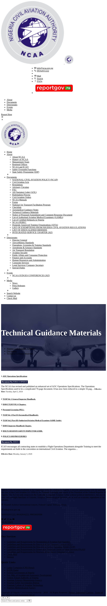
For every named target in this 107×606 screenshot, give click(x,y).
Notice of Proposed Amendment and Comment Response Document (42, 215)
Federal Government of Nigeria (20, 573)
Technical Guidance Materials (25, 212)
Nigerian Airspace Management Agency (24, 580)
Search (40, 78)
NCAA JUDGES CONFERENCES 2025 (31, 275)
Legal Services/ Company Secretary (28, 265)
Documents (12, 102)
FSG (14, 190)
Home (9, 152)
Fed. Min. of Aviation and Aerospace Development (29, 575)
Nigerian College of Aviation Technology (25, 585)
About (9, 100)
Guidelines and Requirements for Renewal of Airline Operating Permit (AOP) (41, 547)
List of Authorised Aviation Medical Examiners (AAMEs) (37, 217)
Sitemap (10, 557)
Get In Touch (7, 522)
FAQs (39, 81)
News (14, 283)
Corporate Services (20, 263)
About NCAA (18, 157)
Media (9, 110)
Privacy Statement (77, 592)
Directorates (12, 105)
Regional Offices (19, 164)
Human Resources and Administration (29, 260)
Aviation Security (20, 252)
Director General (19, 240)
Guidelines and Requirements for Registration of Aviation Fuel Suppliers (38, 542)
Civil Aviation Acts (20, 182)
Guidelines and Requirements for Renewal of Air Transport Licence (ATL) (39, 544)
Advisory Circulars (20, 187)
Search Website (13, 293)
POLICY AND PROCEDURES (15, 436)
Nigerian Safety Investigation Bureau (23, 583)
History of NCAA (20, 159)
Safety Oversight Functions (24, 169)
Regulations (17, 185)
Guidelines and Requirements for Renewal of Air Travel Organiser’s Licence (40, 552)
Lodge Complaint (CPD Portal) (20, 568)
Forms (15, 202)
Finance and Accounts (22, 258)
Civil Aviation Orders (21, 197)
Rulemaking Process (21, 195)
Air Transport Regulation (23, 250)
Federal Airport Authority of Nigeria (22, 578)
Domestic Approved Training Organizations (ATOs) (35, 225)
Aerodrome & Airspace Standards (27, 247)
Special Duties (18, 268)
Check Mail (12, 298)
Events (10, 107)
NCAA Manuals (19, 200)
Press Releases (18, 285)
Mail (39, 76)
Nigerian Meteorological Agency (21, 588)
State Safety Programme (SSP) (25, 172)
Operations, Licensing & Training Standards (31, 245)
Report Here (6, 114)
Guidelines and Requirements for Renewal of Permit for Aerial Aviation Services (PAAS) (46, 549)
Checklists (16, 207)
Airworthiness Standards (23, 242)
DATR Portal (12, 570)
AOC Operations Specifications (15, 376)
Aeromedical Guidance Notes (25, 210)
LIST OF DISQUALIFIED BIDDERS (29, 230)
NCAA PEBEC (19, 222)
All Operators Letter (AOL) (24, 192)
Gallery (15, 288)
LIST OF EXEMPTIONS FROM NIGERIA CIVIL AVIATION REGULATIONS (49, 227)
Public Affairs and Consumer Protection (29, 255)
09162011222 (43, 71)
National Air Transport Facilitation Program (31, 205)
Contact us (11, 296)
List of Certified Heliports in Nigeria (28, 220)
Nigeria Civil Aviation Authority (21, 349)
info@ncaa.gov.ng (45, 68)
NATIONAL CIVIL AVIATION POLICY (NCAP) (35, 180)
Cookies (89, 592)
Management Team (20, 162)
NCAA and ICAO (20, 167)
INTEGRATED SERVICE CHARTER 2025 (32, 232)
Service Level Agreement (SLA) (20, 595)
